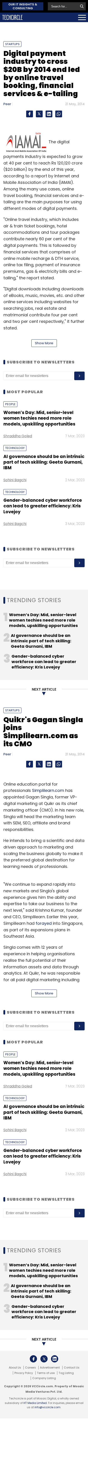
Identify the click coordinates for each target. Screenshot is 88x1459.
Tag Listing (66, 1373)
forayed (44, 923)
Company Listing (44, 1378)
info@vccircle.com (47, 1407)
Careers (30, 1367)
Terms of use (46, 1373)
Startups (12, 44)
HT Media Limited (35, 1403)
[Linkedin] (49, 114)
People (10, 404)
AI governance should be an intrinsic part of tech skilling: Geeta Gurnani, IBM (43, 462)
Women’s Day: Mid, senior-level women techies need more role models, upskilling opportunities (39, 418)
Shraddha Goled (17, 436)
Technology (15, 448)
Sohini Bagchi (14, 480)
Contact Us (71, 1367)
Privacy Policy (23, 1373)
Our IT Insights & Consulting (22, 6)
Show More (44, 343)
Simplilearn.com (48, 790)
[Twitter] (39, 114)
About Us (15, 1367)
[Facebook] (29, 114)
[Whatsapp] (58, 114)
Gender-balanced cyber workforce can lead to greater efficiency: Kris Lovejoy (42, 506)
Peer (7, 104)
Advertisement (50, 1367)
